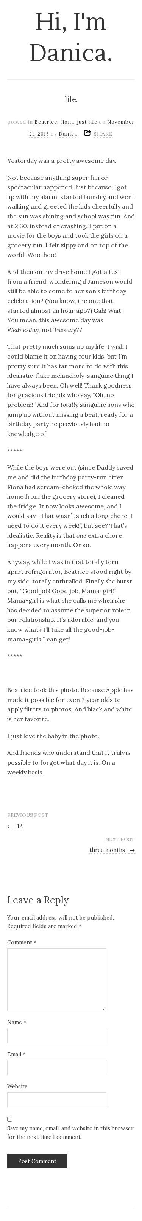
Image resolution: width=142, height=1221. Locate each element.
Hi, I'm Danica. (71, 38)
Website (17, 1086)
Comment (21, 942)
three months (112, 850)
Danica (68, 134)
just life (87, 122)
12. (15, 826)
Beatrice (45, 122)
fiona (67, 122)
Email (16, 1054)
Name (16, 1022)
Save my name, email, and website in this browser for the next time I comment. (70, 1133)
